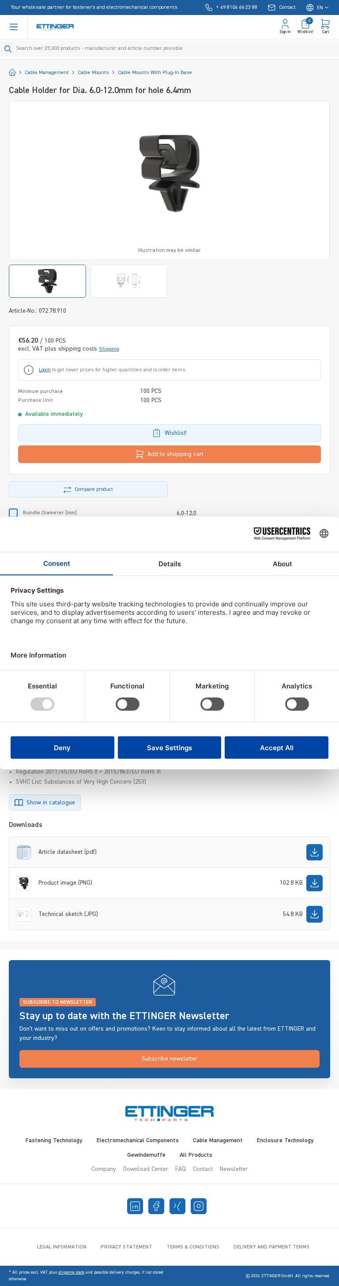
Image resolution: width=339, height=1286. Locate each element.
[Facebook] (156, 1206)
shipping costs (71, 1272)
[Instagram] (199, 1206)
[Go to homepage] (55, 27)
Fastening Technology (54, 1140)
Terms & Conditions (192, 1247)
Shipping (109, 349)
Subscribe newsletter (169, 1059)
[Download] (314, 852)
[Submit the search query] (8, 49)
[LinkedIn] (135, 1206)
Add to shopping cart (175, 454)
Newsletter (234, 1169)
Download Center (145, 1169)
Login (45, 370)
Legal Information (62, 1247)
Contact (203, 1169)
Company (103, 1169)
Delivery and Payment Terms (271, 1247)
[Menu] (13, 27)
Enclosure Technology (285, 1140)
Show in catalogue (50, 803)
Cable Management (218, 1140)
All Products (196, 1155)
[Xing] (177, 1206)
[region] (169, 199)
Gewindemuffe (146, 1155)
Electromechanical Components (138, 1140)
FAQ (180, 1169)
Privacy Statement (126, 1247)
